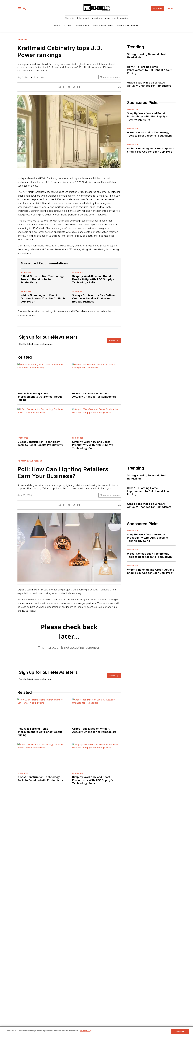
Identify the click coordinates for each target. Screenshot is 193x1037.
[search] (24, 8)
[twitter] (69, 87)
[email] (78, 87)
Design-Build (82, 26)
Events (67, 26)
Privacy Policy (85, 1031)
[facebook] (59, 87)
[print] (119, 87)
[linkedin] (64, 87)
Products (22, 40)
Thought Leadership (128, 26)
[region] (96, 1031)
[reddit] (73, 87)
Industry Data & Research (30, 461)
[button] (19, 8)
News (57, 26)
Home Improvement (103, 26)
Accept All (180, 1032)
